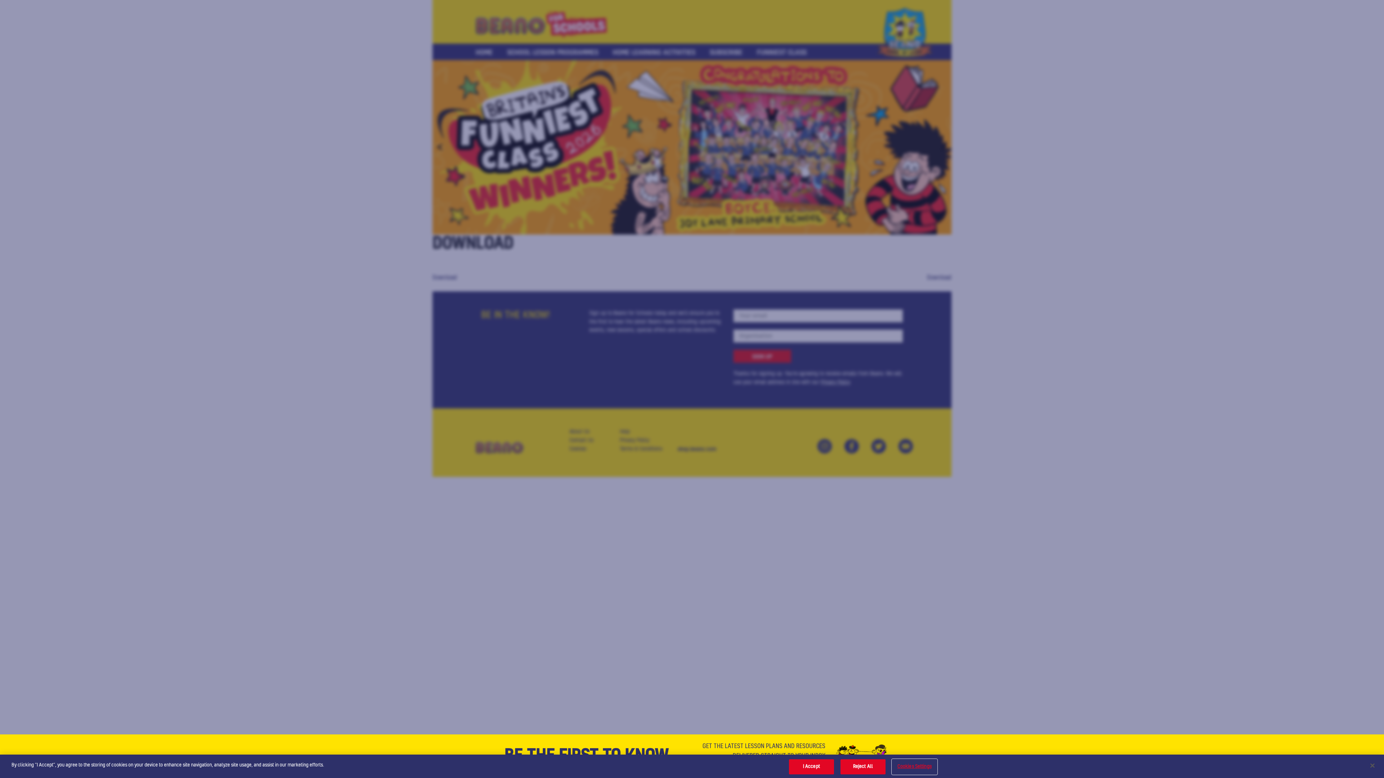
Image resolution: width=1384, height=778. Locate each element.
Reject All (863, 766)
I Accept (811, 766)
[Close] (1372, 765)
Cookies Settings (914, 766)
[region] (692, 766)
